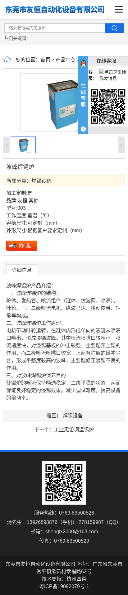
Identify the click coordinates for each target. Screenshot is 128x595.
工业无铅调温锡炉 (74, 429)
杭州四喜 (76, 579)
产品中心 (65, 59)
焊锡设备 (41, 181)
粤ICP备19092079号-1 (64, 586)
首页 (45, 59)
